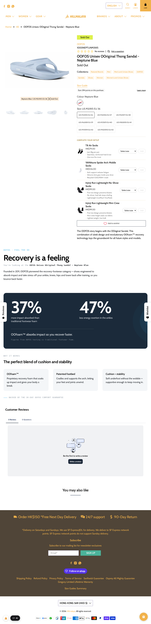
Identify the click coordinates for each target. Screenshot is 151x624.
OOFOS (81, 44)
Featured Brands (97, 72)
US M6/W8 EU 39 (86, 122)
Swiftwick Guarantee (94, 578)
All (17, 27)
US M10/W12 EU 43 (106, 129)
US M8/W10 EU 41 (124, 122)
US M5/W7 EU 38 (123, 115)
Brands (102, 16)
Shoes (90, 78)
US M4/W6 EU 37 (104, 115)
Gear (39, 16)
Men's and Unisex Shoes (123, 72)
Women (23, 16)
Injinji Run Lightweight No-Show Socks (102, 184)
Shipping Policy (24, 578)
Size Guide (82, 85)
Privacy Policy (56, 578)
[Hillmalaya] (75, 16)
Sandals (81, 78)
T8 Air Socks (92, 145)
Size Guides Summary (75, 588)
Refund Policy (40, 578)
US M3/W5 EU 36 (86, 115)
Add (141, 151)
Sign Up (90, 553)
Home (8, 27)
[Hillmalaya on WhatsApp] (14, 7)
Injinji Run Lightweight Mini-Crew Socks (102, 205)
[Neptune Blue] (80, 103)
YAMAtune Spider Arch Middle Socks (101, 164)
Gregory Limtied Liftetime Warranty (75, 582)
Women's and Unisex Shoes (117, 78)
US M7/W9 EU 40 (104, 122)
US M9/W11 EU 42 (86, 129)
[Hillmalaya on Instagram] (9, 7)
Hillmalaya (71, 611)
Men (8, 16)
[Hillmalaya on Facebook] (5, 7)
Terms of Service (73, 578)
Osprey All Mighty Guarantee (120, 578)
